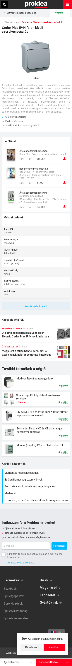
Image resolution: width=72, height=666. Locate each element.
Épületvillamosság (16, 611)
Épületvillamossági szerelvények (36, 479)
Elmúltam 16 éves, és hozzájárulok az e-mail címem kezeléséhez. (34, 555)
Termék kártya (36, 382)
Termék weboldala (34, 306)
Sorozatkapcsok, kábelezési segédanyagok (36, 486)
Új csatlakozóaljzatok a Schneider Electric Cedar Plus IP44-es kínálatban (36, 334)
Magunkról (48, 588)
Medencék (36, 493)
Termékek (12, 580)
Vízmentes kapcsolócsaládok (22, 13)
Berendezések (13, 603)
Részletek (31, 647)
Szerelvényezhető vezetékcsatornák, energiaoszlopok (36, 500)
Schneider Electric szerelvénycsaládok (42, 22)
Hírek (44, 580)
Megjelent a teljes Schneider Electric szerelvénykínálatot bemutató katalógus (36, 353)
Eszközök (10, 588)
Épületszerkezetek (16, 618)
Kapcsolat (47, 595)
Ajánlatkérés (11, 662)
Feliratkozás (59, 546)
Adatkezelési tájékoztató (20, 562)
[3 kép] (36, 56)
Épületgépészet (14, 596)
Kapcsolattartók (48, 662)
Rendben (54, 647)
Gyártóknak (49, 602)
